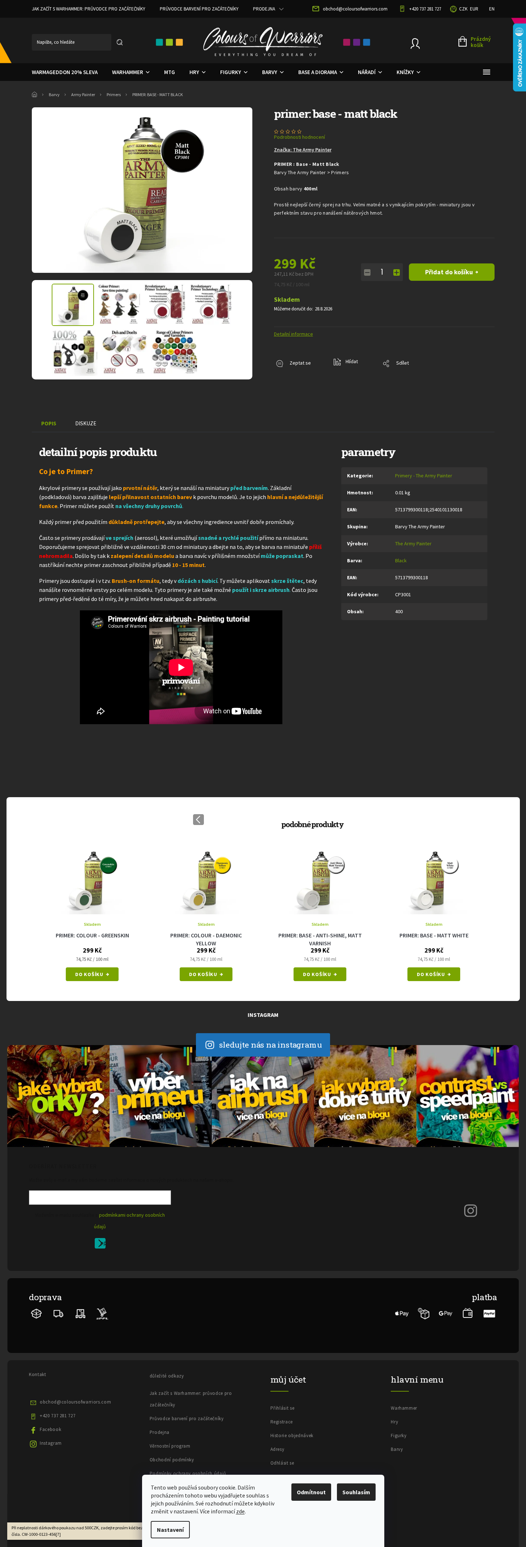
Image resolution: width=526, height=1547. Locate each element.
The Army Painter (413, 543)
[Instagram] (470, 1210)
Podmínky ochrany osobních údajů (188, 1473)
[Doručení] (80, 1313)
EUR (474, 9)
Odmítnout (311, 1492)
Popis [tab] (48, 423)
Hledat (119, 42)
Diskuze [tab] (85, 423)
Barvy (397, 1449)
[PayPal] (489, 1313)
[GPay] (445, 1313)
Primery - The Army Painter (423, 475)
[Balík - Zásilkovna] (36, 1313)
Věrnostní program (170, 1446)
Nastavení (170, 1529)
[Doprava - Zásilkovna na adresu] (58, 1313)
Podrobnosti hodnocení (299, 137)
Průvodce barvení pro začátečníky (199, 9)
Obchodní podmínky (172, 1460)
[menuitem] (65, 72)
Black (401, 560)
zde (240, 1511)
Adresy (277, 1449)
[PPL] (102, 1313)
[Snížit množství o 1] (367, 272)
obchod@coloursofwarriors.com (75, 1402)
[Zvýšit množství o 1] (396, 272)
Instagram (51, 1443)
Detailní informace (293, 334)
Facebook (50, 1429)
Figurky (399, 1435)
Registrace (281, 1422)
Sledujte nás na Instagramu (270, 1044)
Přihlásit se (103, 1245)
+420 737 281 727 (57, 1416)
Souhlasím (356, 1492)
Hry (394, 1422)
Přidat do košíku (449, 272)
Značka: (303, 149)
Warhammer (404, 1408)
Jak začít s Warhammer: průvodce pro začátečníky (88, 9)
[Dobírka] (423, 1313)
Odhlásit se (282, 1463)
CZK (463, 9)
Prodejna (264, 9)
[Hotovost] (467, 1313)
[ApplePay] (402, 1313)
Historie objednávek (291, 1435)
